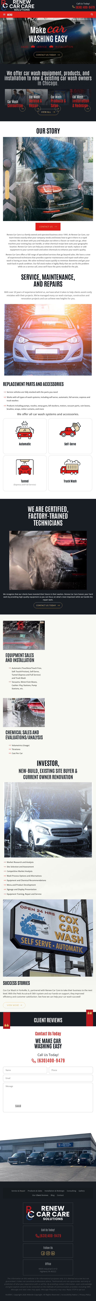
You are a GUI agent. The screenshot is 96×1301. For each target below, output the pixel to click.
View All (46, 112)
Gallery (82, 1191)
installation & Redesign (54, 1191)
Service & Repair (37, 97)
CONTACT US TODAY (46, 55)
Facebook (43, 1253)
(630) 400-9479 (85, 7)
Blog (52, 1195)
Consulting (15, 97)
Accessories (53, 384)
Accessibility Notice (69, 1294)
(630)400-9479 (51, 1060)
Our (40, 1195)
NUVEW (9, 1294)
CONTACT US (46, 226)
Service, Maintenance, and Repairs (48, 279)
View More (13, 1005)
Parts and (34, 384)
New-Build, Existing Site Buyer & (48, 770)
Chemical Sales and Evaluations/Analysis (24, 734)
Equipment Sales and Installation (20, 657)
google (53, 1253)
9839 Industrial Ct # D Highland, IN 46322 (48, 1270)
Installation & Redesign (80, 97)
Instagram (48, 1253)
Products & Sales (58, 97)
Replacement (14, 384)
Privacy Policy (85, 1294)
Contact (60, 1195)
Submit (18, 1106)
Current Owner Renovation (48, 777)
